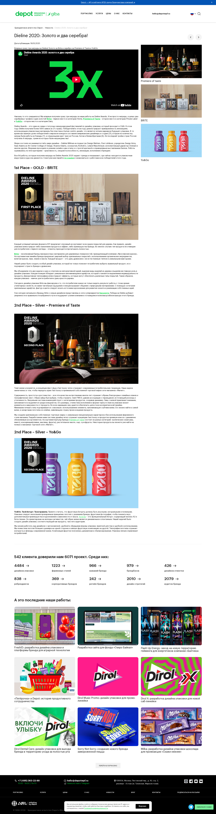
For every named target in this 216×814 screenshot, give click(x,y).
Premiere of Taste (76, 420)
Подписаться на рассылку (188, 792)
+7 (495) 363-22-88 (29, 781)
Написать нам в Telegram (78, 783)
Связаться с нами (204, 807)
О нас (117, 14)
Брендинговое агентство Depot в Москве (47, 810)
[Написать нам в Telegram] (191, 807)
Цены (108, 14)
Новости (110, 792)
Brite (16, 254)
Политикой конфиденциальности (96, 808)
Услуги (99, 14)
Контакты (127, 14)
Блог (133, 792)
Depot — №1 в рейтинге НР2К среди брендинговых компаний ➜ (147, 2)
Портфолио (87, 14)
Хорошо (142, 806)
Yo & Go (82, 517)
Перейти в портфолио (108, 765)
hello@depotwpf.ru (161, 14)
